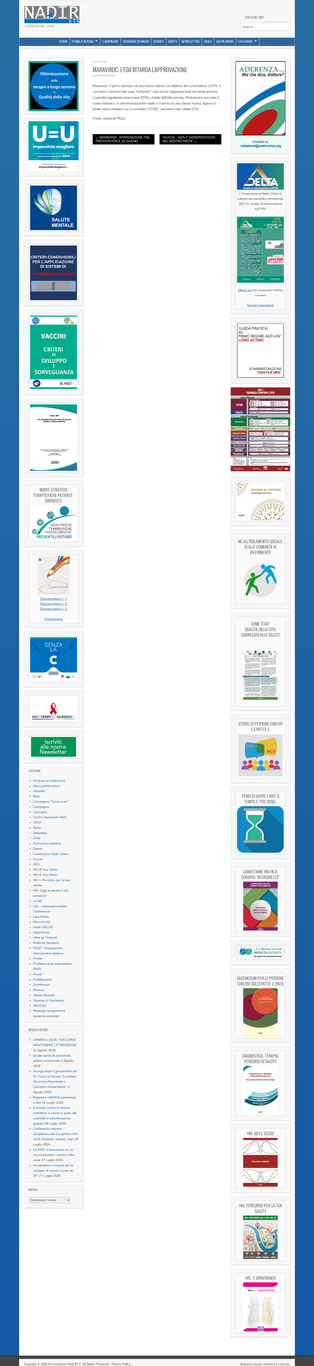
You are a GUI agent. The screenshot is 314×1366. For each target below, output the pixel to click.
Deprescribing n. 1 (53, 599)
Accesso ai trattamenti (49, 780)
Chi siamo (245, 42)
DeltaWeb (40, 833)
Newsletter (191, 42)
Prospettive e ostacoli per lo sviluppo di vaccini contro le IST (53, 1171)
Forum (38, 859)
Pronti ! (38, 974)
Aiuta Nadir (225, 42)
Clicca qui (245, 290)
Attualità (39, 791)
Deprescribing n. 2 (53, 604)
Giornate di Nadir (136, 42)
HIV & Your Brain (45, 875)
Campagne (110, 42)
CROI (37, 822)
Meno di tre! (42, 922)
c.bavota (283, 1364)
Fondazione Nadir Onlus (51, 854)
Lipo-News (41, 916)
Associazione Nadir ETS (64, 1364)
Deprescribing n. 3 (53, 609)
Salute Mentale (44, 995)
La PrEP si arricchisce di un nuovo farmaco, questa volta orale (53, 1155)
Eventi (37, 848)
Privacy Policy (121, 1364)
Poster (38, 958)
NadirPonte (41, 932)
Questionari (41, 984)
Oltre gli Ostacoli (45, 937)
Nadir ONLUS (43, 927)
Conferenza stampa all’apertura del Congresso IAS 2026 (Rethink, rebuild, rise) (55, 1134)
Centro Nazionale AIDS (49, 817)
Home (63, 42)
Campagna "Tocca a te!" (51, 801)
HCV (36, 864)
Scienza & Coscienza (48, 1000)
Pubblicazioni (82, 42)
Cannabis (40, 812)
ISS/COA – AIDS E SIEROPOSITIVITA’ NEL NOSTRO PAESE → (189, 139)
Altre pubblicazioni (46, 786)
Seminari (39, 1005)
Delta (37, 828)
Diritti (172, 42)
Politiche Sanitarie (46, 943)
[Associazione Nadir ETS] (51, 13)
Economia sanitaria (47, 843)
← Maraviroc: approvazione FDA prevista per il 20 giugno (123, 139)
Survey (158, 42)
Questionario (53, 619)
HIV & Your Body (45, 869)
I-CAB (37, 901)
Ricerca (38, 990)
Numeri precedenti (260, 305)
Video (208, 42)
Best (36, 796)
